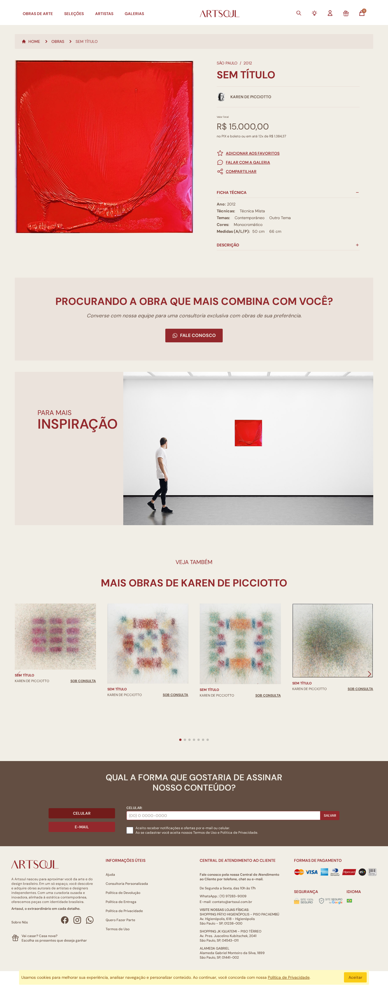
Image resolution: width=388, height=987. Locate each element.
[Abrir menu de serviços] (314, 13)
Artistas (104, 13)
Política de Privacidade (124, 911)
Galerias (134, 13)
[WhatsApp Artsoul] (89, 920)
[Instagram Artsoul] (77, 920)
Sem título (24, 675)
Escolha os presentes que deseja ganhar (54, 940)
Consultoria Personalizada (127, 883)
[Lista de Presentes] (346, 13)
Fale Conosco (198, 335)
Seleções (74, 13)
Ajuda (110, 874)
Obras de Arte (38, 13)
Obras (57, 41)
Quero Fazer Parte (120, 920)
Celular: (134, 808)
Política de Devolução (123, 892)
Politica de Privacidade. (239, 832)
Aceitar (355, 977)
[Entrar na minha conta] (330, 13)
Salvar (330, 815)
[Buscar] (298, 13)
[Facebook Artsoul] (64, 920)
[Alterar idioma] (349, 901)
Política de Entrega (121, 902)
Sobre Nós (19, 922)
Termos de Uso (205, 832)
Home (34, 41)
